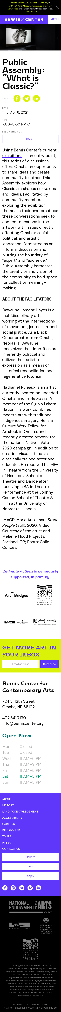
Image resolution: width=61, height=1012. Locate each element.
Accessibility (12, 818)
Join (30, 866)
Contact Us (11, 849)
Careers (8, 824)
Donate (30, 857)
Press (6, 842)
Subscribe (49, 664)
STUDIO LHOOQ (49, 1008)
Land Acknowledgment (20, 811)
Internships (11, 830)
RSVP (30, 139)
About (7, 799)
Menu (54, 19)
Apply (30, 876)
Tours (6, 836)
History (8, 805)
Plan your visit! (30, 11)
